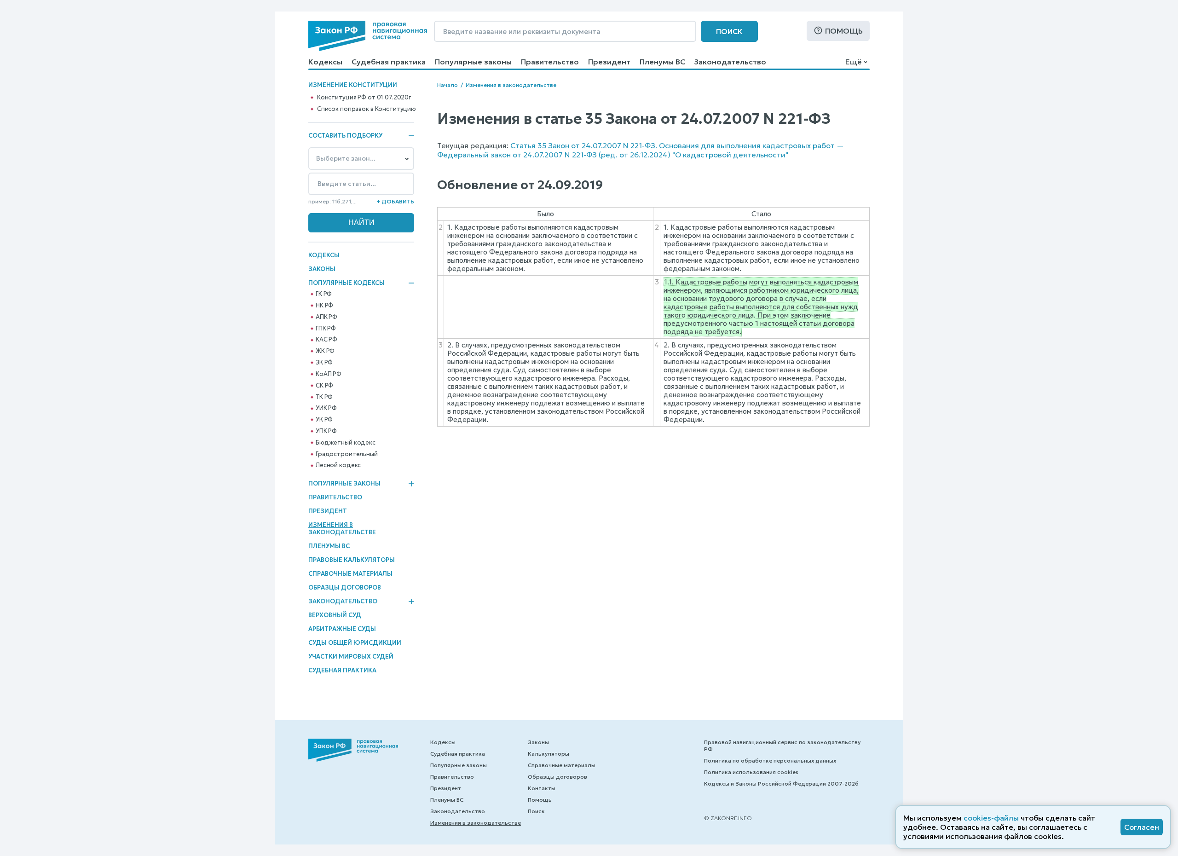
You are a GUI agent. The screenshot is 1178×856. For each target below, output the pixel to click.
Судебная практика (389, 61)
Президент (609, 61)
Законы (321, 269)
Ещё (853, 61)
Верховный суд (334, 615)
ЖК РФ (325, 351)
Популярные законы (473, 61)
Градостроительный (347, 454)
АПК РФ (326, 317)
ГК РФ (324, 294)
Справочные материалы (350, 574)
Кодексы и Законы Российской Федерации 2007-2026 (781, 783)
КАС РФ (326, 339)
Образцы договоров (344, 587)
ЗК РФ (324, 362)
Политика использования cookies (751, 772)
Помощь (844, 30)
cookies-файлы (991, 817)
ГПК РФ (326, 328)
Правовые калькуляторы (351, 560)
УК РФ (324, 419)
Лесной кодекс (338, 465)
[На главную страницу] (367, 36)
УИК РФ (326, 408)
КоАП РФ (328, 374)
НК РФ (324, 305)
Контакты (541, 788)
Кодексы (325, 61)
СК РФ (324, 385)
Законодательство (730, 61)
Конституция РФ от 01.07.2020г (364, 97)
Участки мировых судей (350, 656)
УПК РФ (326, 431)
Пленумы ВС (662, 61)
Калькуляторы (548, 753)
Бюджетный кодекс (345, 442)
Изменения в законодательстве (342, 528)
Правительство (550, 61)
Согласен (1141, 827)
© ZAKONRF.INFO (728, 818)
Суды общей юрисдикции (354, 643)
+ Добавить (395, 201)
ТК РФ (324, 397)
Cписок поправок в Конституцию (366, 109)
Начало (447, 84)
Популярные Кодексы (346, 283)
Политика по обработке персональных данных (770, 760)
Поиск (729, 31)
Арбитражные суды (342, 629)
